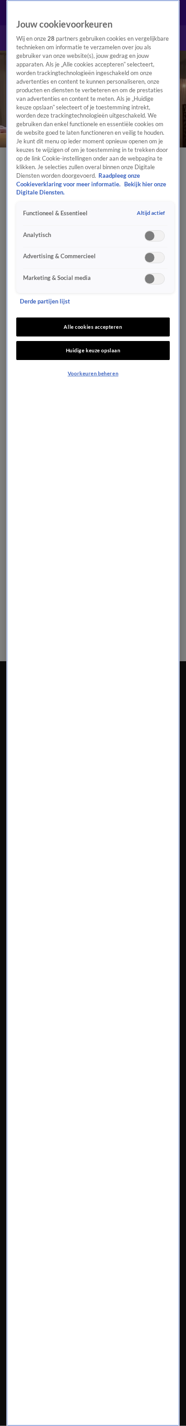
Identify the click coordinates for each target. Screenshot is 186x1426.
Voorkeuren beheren (93, 373)
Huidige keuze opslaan (93, 350)
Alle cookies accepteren (93, 327)
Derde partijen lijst (45, 301)
